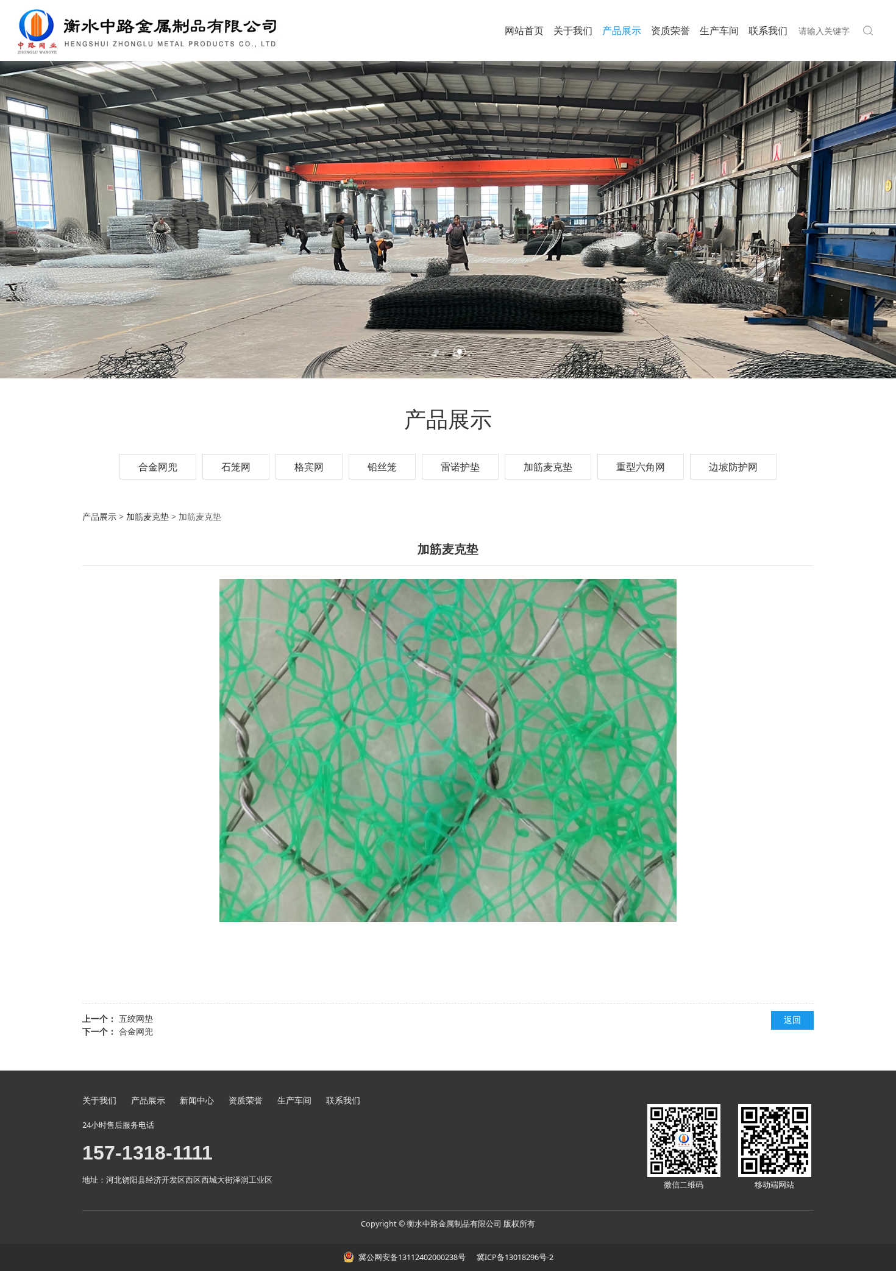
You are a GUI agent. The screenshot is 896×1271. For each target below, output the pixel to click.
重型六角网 (640, 466)
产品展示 (621, 30)
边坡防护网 (733, 466)
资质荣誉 (670, 30)
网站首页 (524, 30)
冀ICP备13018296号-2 (514, 1257)
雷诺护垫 (460, 466)
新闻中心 (197, 1100)
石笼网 (236, 466)
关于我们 (572, 30)
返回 (792, 1019)
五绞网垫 (136, 1018)
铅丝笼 (382, 466)
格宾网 (309, 466)
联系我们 (768, 30)
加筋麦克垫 (548, 466)
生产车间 (719, 30)
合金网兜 (157, 466)
